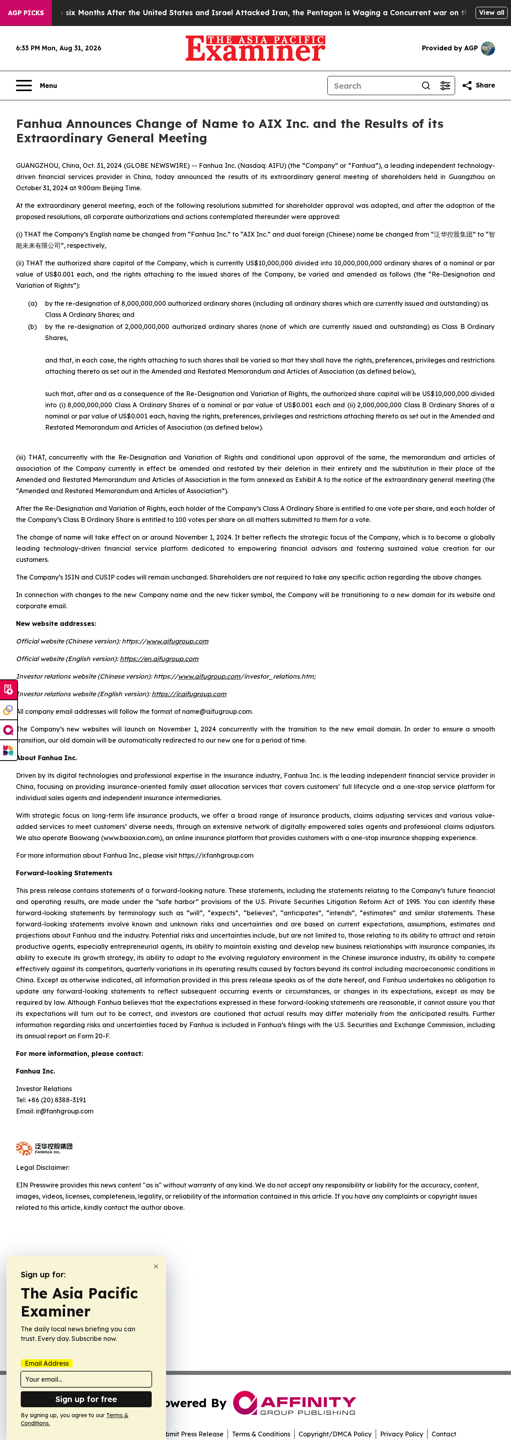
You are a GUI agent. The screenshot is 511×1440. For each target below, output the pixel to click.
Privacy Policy (401, 1434)
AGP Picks (26, 13)
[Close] (156, 1266)
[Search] (426, 85)
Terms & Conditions (261, 1434)
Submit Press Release (191, 1434)
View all (491, 12)
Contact (444, 1434)
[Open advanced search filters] (445, 85)
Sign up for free (86, 1399)
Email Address (47, 1363)
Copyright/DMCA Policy (335, 1434)
